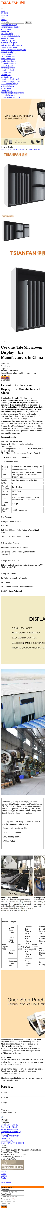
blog (2, 17)
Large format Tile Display (11, 1132)
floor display (6, 72)
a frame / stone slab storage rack (13, 50)
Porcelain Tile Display (17, 149)
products (4, 13)
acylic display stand (8, 68)
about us (4, 15)
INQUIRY (5, 377)
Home (3, 149)
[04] (35, 1169)
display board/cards (8, 61)
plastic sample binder (9, 54)
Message (5, 1110)
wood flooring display (9, 84)
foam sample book (8, 56)
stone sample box (8, 59)
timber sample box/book (10, 97)
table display (6, 75)
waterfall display (7, 86)
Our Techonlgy (7, 1141)
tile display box (7, 77)
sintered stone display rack (11, 45)
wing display (6, 29)
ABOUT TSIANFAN (10, 1136)
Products (4, 1178)
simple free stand (7, 38)
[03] (30, 1169)
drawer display (7, 34)
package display (7, 52)
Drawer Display (34, 149)
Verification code (8, 1112)
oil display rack (7, 65)
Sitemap (4, 1176)
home (3, 10)
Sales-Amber (6, 1182)
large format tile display (10, 27)
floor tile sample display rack (12, 93)
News (3, 1173)
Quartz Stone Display (9, 1125)
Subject (4, 1102)
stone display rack (8, 40)
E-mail (4, 1097)
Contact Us (5, 1138)
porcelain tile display (9, 24)
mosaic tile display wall (10, 79)
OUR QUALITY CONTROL (13, 1143)
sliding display (6, 31)
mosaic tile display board (10, 81)
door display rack (8, 95)
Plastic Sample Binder (9, 1129)
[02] (26, 1169)
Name (4, 1093)
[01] (12, 1169)
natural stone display (9, 47)
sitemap (4, 20)
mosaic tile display (8, 70)
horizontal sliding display (11, 36)
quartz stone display (9, 43)
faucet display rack (8, 63)
